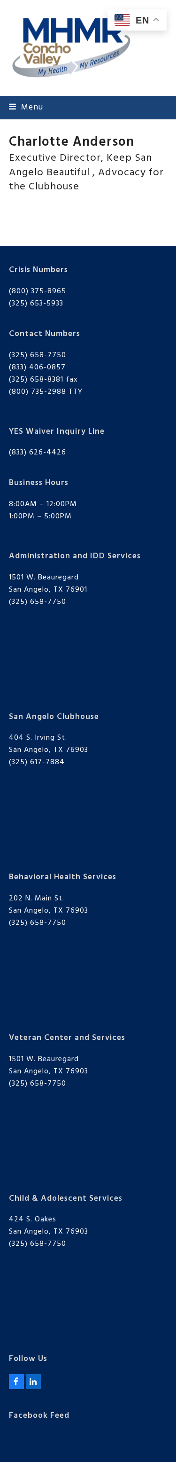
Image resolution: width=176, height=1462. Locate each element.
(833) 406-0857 (37, 367)
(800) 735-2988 (37, 392)
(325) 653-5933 (36, 303)
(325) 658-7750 (37, 355)
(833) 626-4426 (37, 452)
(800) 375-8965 (37, 291)
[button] (26, 107)
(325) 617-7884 (37, 762)
